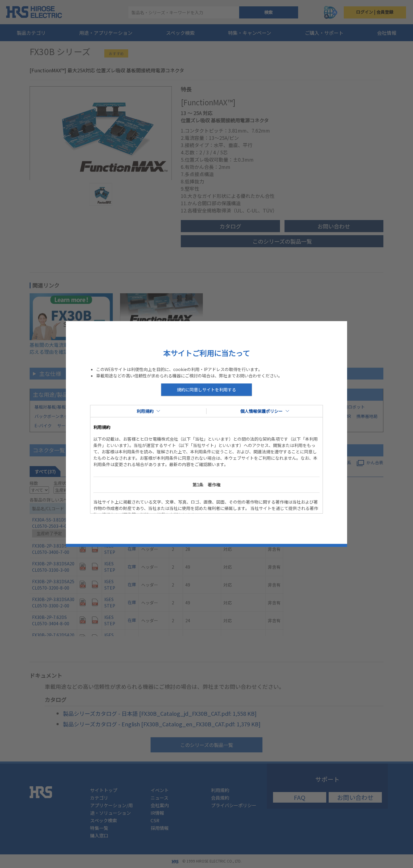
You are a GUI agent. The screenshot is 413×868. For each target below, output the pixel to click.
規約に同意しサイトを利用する (206, 389)
